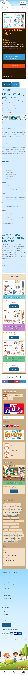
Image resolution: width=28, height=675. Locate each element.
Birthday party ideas (9, 552)
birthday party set (12, 73)
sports (15, 535)
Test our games (7, 582)
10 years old (6, 509)
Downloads (6, 614)
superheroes (20, 535)
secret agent (6, 535)
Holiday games (8, 558)
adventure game (6, 512)
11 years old (12, 509)
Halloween (5, 529)
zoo (17, 541)
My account (7, 611)
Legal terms (7, 601)
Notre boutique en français (10, 585)
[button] (20, 15)
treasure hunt (6, 538)
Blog (6, 550)
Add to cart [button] (14, 306)
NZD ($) (21, 395)
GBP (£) (5, 398)
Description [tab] (6, 84)
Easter (22, 521)
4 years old (5, 503)
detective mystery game (8, 521)
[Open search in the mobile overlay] (14, 417)
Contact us (6, 625)
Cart (5, 617)
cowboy (12, 518)
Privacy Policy (7, 595)
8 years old (12, 506)
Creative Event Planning (10, 555)
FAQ (5, 604)
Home (5, 8)
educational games (7, 524)
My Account (4, 672)
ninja (4, 532)
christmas (10, 515)
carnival (5, 515)
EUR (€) (10, 398)
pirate (8, 532)
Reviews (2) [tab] (15, 84)
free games (16, 527)
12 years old (19, 509)
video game (17, 538)
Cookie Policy (7, 598)
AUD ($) (16, 395)
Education (7, 563)
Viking (4, 541)
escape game (16, 524)
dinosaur (17, 521)
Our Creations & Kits (9, 560)
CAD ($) (10, 395)
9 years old (18, 506)
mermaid (11, 529)
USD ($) (5, 395)
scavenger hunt (19, 532)
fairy (11, 527)
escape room (6, 527)
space (11, 535)
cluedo (15, 515)
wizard (9, 541)
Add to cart (14, 66)
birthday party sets (11, 8)
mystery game (18, 529)
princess (13, 532)
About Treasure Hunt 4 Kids (11, 576)
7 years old (5, 506)
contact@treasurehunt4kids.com (10, 264)
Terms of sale (7, 592)
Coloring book (6, 518)
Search (14, 672)
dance (17, 518)
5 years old (12, 503)
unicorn (12, 538)
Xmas (13, 541)
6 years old (18, 503)
